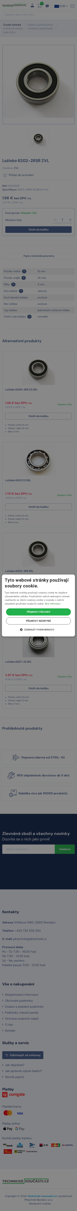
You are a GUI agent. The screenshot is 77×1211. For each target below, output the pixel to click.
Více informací (52, 603)
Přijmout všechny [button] (38, 611)
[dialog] (38, 606)
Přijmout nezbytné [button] (38, 620)
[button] (38, 629)
